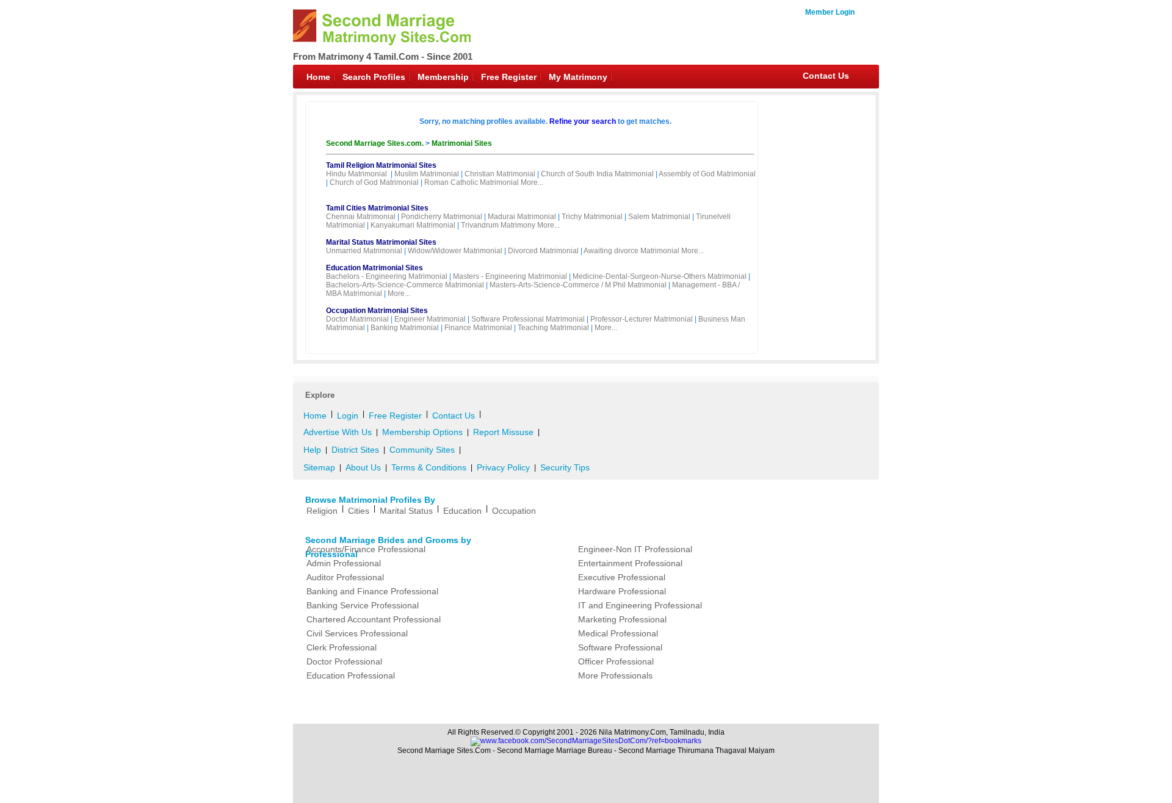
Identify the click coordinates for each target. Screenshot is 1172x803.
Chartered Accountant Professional (373, 619)
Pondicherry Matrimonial (441, 216)
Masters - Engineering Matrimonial (510, 276)
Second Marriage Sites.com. (375, 143)
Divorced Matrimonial (543, 251)
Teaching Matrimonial (553, 327)
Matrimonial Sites (462, 143)
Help (312, 450)
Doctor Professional (344, 661)
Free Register (509, 77)
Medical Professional (618, 633)
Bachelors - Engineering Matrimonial (386, 276)
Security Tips (565, 467)
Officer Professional (616, 661)
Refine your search (582, 121)
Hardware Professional (622, 591)
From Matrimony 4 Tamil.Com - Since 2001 (382, 56)
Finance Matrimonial (478, 327)
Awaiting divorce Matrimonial (631, 251)
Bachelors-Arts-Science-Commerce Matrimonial (405, 285)
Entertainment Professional (630, 563)
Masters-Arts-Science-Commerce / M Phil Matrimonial (578, 285)
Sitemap (319, 467)
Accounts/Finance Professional (365, 549)
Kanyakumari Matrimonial (413, 225)
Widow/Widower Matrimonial (455, 251)
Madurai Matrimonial (522, 216)
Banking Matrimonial (405, 327)
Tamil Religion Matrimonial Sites (381, 165)
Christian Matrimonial (500, 174)
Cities (358, 511)
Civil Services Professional (357, 633)
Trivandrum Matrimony (498, 225)
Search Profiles (373, 77)
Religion (322, 511)
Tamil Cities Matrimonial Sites (377, 208)
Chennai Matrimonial (361, 216)
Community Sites (422, 450)
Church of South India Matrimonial (597, 174)
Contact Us (826, 76)
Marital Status (406, 511)
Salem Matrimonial (659, 216)
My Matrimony (578, 77)
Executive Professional (621, 577)
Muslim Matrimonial (426, 174)
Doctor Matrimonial (357, 319)
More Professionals (615, 675)
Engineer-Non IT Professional (635, 549)
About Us (363, 467)
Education (462, 511)
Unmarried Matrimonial (364, 251)
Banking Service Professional (362, 605)
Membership (443, 77)
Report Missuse (503, 432)
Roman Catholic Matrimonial (471, 182)
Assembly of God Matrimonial (707, 174)
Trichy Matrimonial (592, 216)
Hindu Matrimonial (356, 174)
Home (318, 77)
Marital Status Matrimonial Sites (381, 242)
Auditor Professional (345, 577)
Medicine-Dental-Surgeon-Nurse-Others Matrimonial (660, 276)
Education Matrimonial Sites (374, 268)
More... (532, 182)
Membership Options (422, 432)
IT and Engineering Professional (640, 605)
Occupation (514, 511)
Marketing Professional (622, 619)
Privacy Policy (503, 467)
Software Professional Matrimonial (528, 319)
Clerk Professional (341, 647)
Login (347, 415)
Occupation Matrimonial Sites (377, 310)
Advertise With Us (337, 432)
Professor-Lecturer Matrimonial (641, 319)
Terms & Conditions (428, 467)
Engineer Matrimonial (430, 319)
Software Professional (620, 647)
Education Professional (350, 675)
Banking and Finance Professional (372, 591)
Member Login (830, 12)
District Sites (355, 450)
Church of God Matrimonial (374, 182)
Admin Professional (343, 563)
